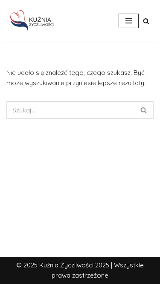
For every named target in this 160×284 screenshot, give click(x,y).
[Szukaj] (146, 21)
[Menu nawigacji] (129, 21)
